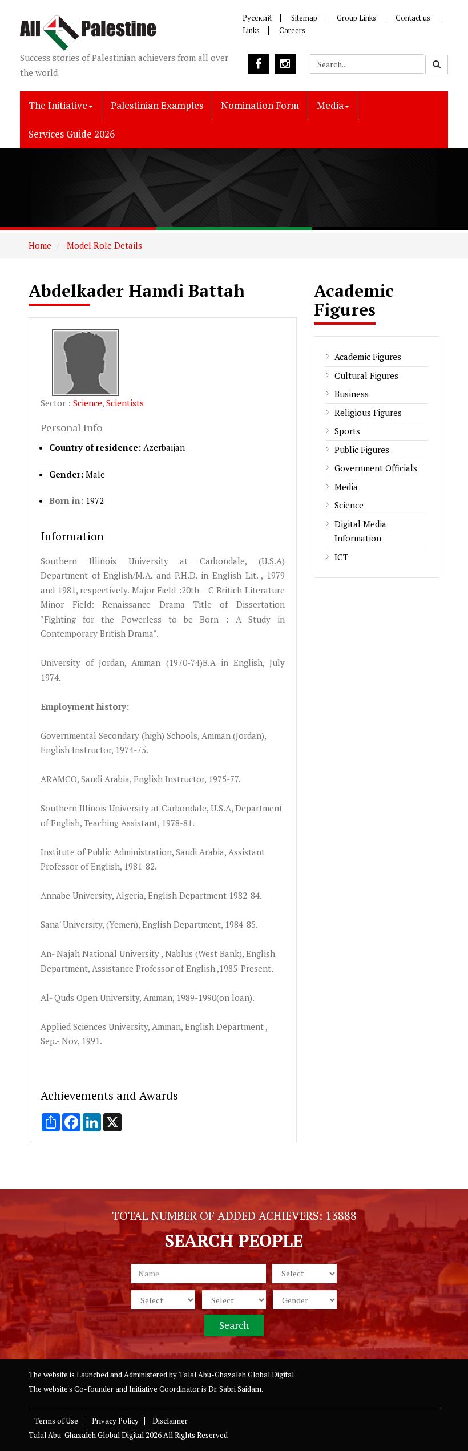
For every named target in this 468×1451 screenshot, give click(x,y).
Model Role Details (103, 245)
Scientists (125, 403)
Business (351, 393)
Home (40, 245)
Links (251, 30)
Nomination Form (260, 105)
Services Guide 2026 (72, 133)
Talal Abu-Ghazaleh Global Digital (236, 1374)
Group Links (356, 18)
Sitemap (304, 18)
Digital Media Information (360, 531)
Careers (292, 30)
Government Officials (375, 468)
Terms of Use (56, 1421)
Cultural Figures (366, 375)
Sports (347, 430)
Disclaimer (170, 1421)
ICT (341, 557)
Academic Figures (367, 356)
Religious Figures (368, 412)
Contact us (413, 18)
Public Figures (361, 449)
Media (330, 105)
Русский (257, 18)
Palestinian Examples (157, 105)
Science (87, 403)
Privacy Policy (115, 1421)
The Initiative (58, 105)
